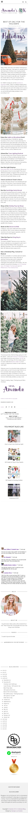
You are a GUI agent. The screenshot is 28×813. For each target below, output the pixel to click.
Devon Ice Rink (14, 226)
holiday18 (3, 402)
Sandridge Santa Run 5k (14, 190)
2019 (3, 676)
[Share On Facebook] (9, 407)
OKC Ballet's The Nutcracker (10, 266)
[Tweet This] (6, 407)
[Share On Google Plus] (12, 407)
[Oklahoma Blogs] (14, 775)
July (5, 705)
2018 (3, 678)
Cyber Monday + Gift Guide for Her (12, 686)
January (6, 717)
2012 (3, 728)
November (6, 682)
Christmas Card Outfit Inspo (10, 684)
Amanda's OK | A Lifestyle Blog (16, 809)
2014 (3, 725)
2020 (3, 674)
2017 (3, 719)
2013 (3, 727)
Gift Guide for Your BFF (9, 695)
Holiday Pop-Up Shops (16, 206)
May (5, 709)
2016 (3, 721)
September (6, 701)
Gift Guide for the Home (9, 690)
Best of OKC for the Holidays (10, 691)
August (5, 703)
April (5, 711)
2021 (3, 672)
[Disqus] (14, 525)
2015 (3, 723)
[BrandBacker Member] (14, 748)
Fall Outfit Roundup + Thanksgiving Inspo (13, 693)
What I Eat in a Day (8, 697)
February (6, 715)
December (6, 680)
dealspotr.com (14, 756)
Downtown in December (18, 356)
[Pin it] (15, 407)
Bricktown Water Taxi (16, 361)
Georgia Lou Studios (17, 811)
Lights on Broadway (14, 137)
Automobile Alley (5, 169)
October (6, 699)
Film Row (12, 169)
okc (12, 402)
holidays (8, 402)
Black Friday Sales (8, 688)
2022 (3, 670)
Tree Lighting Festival (15, 153)
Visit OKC (21, 358)
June (5, 707)
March (5, 713)
